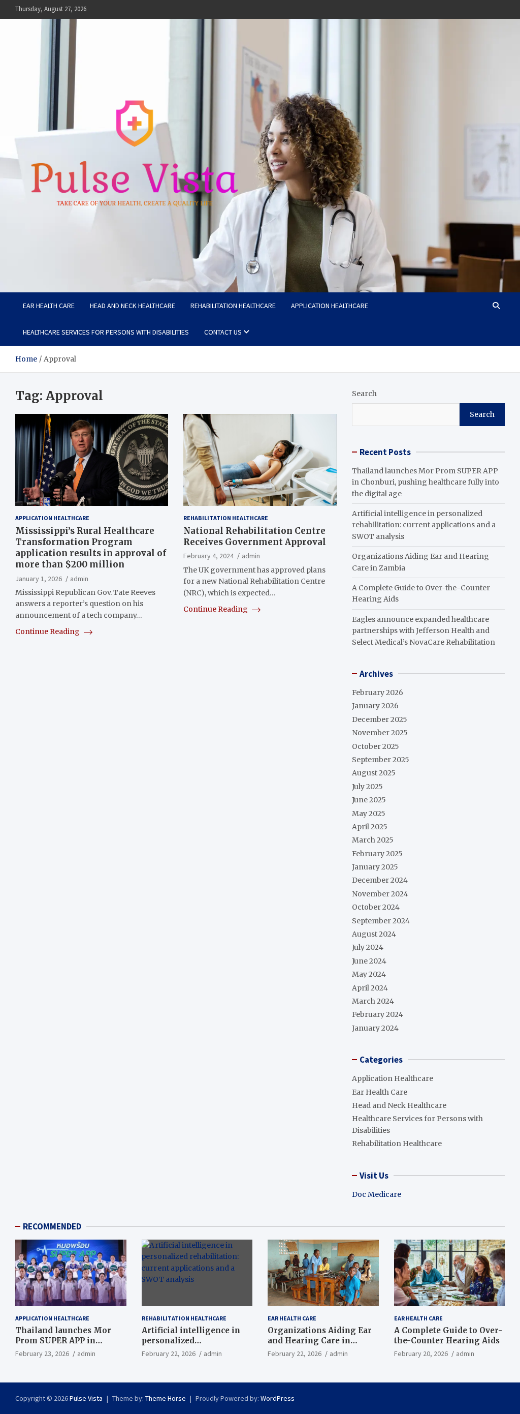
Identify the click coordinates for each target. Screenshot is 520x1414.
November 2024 (380, 893)
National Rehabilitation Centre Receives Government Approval (254, 536)
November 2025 (380, 732)
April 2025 (369, 826)
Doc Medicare (376, 1194)
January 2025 (375, 866)
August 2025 (374, 772)
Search (364, 393)
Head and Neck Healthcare (132, 305)
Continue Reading (48, 631)
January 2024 (375, 1028)
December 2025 (379, 719)
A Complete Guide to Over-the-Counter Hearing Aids (448, 1335)
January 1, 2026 (38, 578)
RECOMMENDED (52, 1226)
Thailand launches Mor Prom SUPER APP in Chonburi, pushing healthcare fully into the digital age (425, 482)
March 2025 (373, 840)
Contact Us (223, 332)
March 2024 (373, 1001)
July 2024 (367, 947)
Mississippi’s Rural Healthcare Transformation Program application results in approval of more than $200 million (90, 547)
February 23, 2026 (42, 1353)
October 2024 (376, 907)
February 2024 (377, 1014)
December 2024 (380, 880)
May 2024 (369, 974)
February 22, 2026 (169, 1353)
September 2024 (381, 920)
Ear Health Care (49, 305)
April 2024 (370, 987)
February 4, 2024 (208, 555)
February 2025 (377, 853)
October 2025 (375, 746)
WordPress (278, 1398)
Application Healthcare (329, 305)
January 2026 (375, 705)
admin (79, 578)
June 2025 (369, 799)
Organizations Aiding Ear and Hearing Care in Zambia (320, 1340)
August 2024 (374, 934)
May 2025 (368, 813)
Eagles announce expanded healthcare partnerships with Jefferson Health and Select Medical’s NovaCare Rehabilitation (423, 631)
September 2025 (380, 759)
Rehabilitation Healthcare (233, 305)
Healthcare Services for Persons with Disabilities (106, 332)
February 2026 (377, 692)
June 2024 (369, 961)
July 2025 (367, 786)
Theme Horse (165, 1398)
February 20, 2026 (421, 1353)
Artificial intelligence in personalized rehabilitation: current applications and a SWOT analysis (424, 525)
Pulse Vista (86, 1398)
